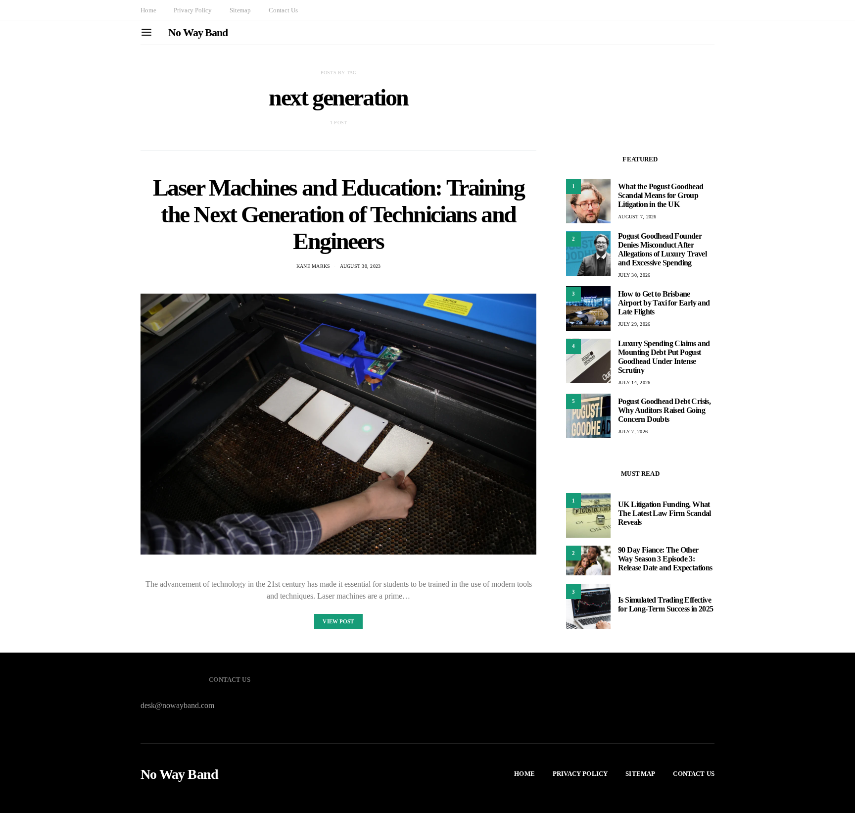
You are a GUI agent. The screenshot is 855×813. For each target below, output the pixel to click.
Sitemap (240, 10)
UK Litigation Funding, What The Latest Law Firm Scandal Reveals (664, 513)
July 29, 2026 (634, 324)
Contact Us (283, 10)
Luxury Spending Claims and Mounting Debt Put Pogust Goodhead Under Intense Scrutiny (664, 356)
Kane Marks (313, 266)
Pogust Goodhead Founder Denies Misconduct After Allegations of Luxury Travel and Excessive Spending (662, 248)
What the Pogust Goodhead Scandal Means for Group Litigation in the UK (661, 195)
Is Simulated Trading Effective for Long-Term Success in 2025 (665, 604)
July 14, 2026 (634, 382)
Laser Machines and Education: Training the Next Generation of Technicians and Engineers (338, 214)
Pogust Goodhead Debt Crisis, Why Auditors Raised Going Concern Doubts (664, 410)
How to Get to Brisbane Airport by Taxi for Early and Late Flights (664, 303)
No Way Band (198, 32)
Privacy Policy (193, 10)
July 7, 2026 (633, 431)
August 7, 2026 (637, 216)
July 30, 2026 (634, 274)
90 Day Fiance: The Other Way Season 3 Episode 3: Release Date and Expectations (665, 559)
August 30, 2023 (360, 266)
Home (148, 10)
